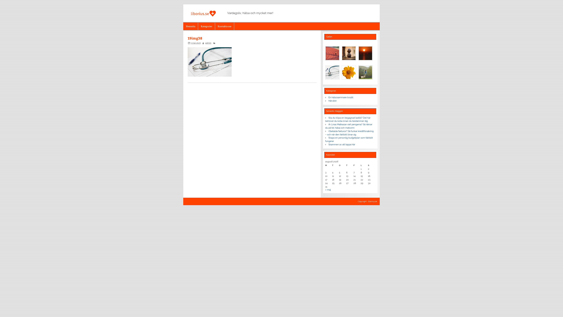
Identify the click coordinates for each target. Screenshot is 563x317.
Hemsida (190, 26)
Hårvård (332, 101)
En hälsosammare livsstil (340, 97)
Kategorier (206, 26)
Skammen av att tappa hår (341, 144)
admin (208, 43)
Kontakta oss (224, 26)
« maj (328, 189)
